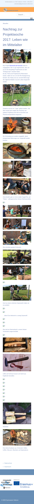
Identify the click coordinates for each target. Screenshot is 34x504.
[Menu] (31, 18)
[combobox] (23, 15)
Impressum (7, 466)
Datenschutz (8, 463)
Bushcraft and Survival (16, 65)
